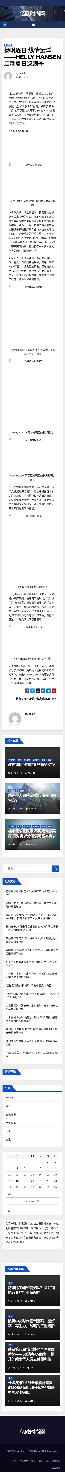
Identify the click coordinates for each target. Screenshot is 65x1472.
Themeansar (52, 1451)
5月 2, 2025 (16, 1401)
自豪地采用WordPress (17, 1451)
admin (22, 73)
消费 (43, 760)
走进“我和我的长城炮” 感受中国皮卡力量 (28, 985)
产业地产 (12, 760)
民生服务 (36, 760)
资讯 (49, 760)
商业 (47, 1460)
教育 (19, 760)
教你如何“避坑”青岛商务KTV (35, 699)
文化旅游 (8, 45)
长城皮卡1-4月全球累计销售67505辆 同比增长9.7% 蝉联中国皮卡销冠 (31, 1387)
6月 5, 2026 (16, 1301)
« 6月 (9, 1210)
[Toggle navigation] (33, 24)
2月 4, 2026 (16, 1334)
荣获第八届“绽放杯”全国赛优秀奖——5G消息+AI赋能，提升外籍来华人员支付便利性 (31, 1354)
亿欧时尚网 (32, 13)
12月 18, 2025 (18, 1368)
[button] (60, 24)
